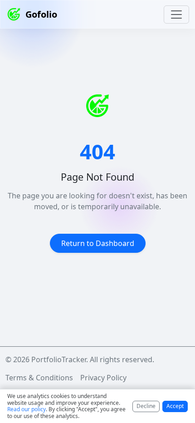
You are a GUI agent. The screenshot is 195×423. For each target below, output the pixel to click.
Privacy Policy (103, 378)
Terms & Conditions (39, 378)
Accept (175, 406)
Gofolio (41, 14)
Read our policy (26, 409)
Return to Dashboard (97, 243)
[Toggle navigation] (176, 14)
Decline (146, 406)
